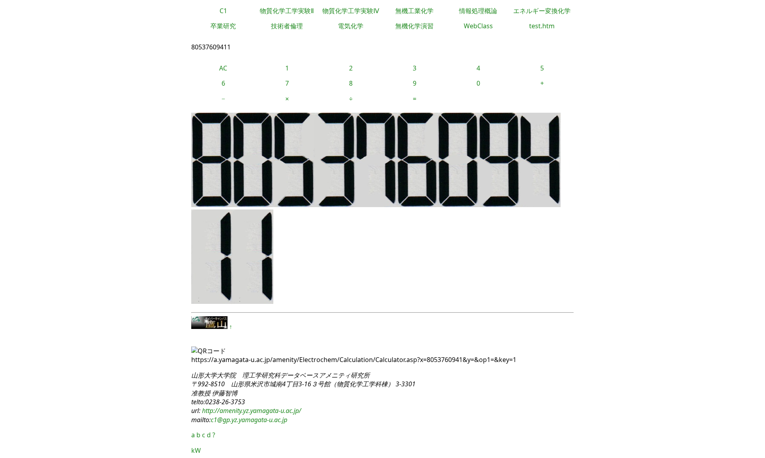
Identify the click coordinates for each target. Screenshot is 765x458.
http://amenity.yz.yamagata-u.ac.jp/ (250, 410)
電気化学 (350, 26)
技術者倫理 (287, 26)
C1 (223, 10)
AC (223, 68)
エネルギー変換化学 (542, 10)
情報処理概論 (478, 10)
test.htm (542, 26)
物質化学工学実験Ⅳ (350, 10)
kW (196, 450)
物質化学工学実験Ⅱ (287, 10)
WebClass (478, 26)
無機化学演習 (414, 26)
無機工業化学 (414, 10)
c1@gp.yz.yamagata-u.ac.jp (249, 419)
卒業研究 (223, 26)
